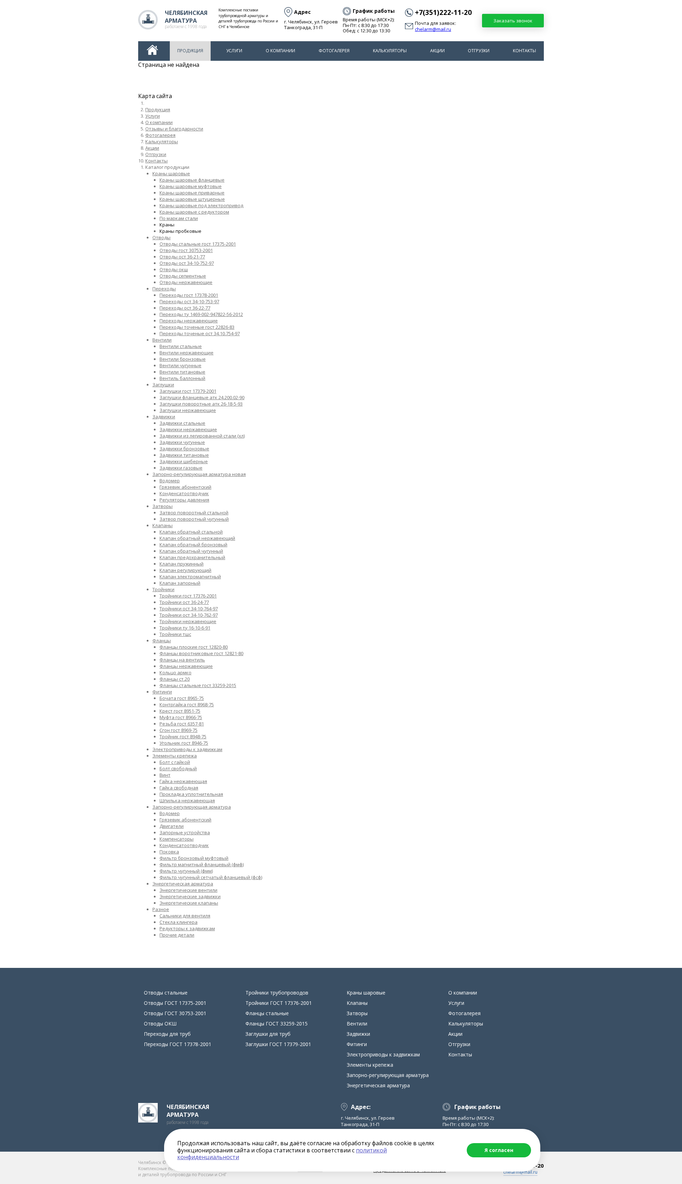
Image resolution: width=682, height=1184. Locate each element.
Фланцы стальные (267, 1013)
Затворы (162, 506)
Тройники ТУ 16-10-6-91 (184, 628)
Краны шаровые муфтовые (190, 186)
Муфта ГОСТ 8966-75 (180, 717)
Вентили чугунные (180, 365)
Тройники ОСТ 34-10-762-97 (188, 615)
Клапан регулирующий (185, 570)
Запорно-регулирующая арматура (191, 807)
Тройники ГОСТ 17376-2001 (188, 596)
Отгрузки (478, 51)
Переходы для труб (167, 1033)
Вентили (162, 340)
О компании (280, 51)
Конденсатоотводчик (184, 493)
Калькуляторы (390, 51)
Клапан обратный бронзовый (193, 544)
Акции (437, 51)
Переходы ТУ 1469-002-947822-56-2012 (201, 314)
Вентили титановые (182, 372)
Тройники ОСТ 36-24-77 (184, 602)
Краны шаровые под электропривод (201, 205)
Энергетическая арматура (182, 883)
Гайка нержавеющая (183, 781)
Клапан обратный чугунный (191, 551)
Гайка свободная (178, 787)
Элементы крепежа (174, 755)
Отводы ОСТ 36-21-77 (182, 256)
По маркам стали (178, 218)
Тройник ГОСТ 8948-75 (182, 736)
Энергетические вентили (188, 890)
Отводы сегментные (182, 276)
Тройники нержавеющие (187, 621)
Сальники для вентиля (184, 915)
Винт (164, 775)
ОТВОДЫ (161, 237)
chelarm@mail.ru (433, 29)
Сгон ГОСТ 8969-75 (178, 730)
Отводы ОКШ (173, 269)
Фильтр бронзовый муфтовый (193, 858)
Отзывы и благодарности (174, 128)
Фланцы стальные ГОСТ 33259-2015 (197, 685)
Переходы (164, 288)
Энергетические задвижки (190, 896)
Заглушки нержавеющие (187, 410)
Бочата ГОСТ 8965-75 (181, 698)
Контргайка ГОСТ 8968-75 (186, 704)
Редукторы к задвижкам (187, 928)
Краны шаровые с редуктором (194, 212)
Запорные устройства (184, 832)
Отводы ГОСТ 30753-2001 (186, 250)
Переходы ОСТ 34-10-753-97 (189, 301)
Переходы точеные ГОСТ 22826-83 (196, 327)
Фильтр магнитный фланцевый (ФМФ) (201, 864)
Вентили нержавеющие (186, 352)
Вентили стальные (180, 346)
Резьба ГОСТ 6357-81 (181, 723)
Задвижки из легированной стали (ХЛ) (202, 436)
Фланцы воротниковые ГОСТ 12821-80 (201, 653)
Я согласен (499, 1150)
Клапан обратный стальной (191, 532)
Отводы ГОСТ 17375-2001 (175, 1003)
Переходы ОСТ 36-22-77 (184, 308)
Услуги (234, 51)
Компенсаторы (176, 839)
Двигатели (171, 826)
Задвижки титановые (184, 455)
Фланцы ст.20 (174, 679)
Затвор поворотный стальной (193, 512)
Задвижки (163, 416)
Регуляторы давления (184, 500)
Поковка (169, 851)
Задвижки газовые (180, 468)
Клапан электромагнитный (190, 576)
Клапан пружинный (181, 564)
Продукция (190, 51)
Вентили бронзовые (182, 359)
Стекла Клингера (178, 922)
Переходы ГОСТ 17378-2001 (188, 295)
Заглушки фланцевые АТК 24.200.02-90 (201, 397)
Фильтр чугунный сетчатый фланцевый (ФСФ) (210, 877)
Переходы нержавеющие (188, 320)
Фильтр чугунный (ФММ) (186, 871)
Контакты (524, 51)
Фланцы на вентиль (182, 660)
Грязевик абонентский (185, 487)
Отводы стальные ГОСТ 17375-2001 (197, 244)
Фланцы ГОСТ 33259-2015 (276, 1023)
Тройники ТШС (175, 634)
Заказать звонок (512, 20)
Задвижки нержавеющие (188, 429)
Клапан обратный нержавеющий (197, 538)
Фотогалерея (334, 51)
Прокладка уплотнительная (191, 794)
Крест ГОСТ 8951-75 (179, 711)
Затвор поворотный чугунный (194, 519)
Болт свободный (178, 768)
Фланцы (161, 640)
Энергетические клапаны (188, 903)
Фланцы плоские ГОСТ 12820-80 (193, 647)
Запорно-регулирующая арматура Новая (199, 474)
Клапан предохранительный (192, 557)
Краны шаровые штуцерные (192, 199)
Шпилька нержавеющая (187, 800)
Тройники (163, 589)
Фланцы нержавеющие (186, 666)
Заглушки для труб (268, 1033)
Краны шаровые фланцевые (191, 180)
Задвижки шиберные (183, 461)
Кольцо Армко (175, 672)
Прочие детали (176, 935)
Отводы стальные (166, 992)
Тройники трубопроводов (276, 992)
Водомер (169, 480)
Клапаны (162, 525)
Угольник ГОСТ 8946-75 (183, 743)
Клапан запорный (179, 583)
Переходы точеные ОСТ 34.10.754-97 (199, 333)
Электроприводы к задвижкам (187, 749)
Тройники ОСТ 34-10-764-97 (188, 608)
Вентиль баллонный (182, 378)
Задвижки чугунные (182, 442)
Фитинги (162, 692)
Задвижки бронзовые (184, 448)
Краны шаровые (171, 173)
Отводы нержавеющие (185, 282)
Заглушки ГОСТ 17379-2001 (187, 391)
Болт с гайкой (174, 762)
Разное (160, 909)
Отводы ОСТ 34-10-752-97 (186, 263)
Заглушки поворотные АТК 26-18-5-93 (201, 404)
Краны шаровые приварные (191, 192)
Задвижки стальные (182, 423)
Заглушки (163, 384)
